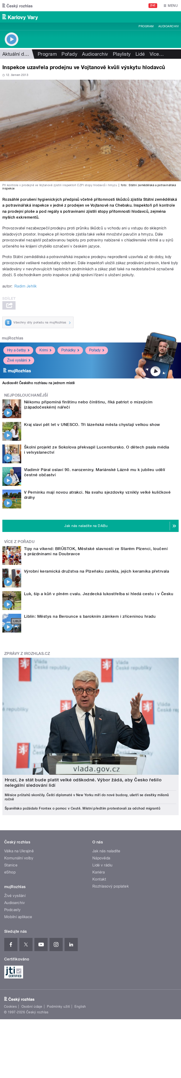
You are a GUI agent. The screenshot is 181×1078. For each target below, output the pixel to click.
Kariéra (98, 872)
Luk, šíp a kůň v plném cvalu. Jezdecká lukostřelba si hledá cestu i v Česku (98, 593)
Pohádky (68, 350)
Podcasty (12, 910)
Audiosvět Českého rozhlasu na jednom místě (38, 383)
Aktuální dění (16, 54)
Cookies (10, 1006)
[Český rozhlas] (17, 5)
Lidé (140, 54)
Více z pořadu (19, 541)
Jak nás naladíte (106, 851)
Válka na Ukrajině (19, 851)
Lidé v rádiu (102, 865)
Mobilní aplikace (18, 917)
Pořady (69, 54)
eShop (10, 872)
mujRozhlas (12, 338)
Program (146, 26)
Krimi (43, 350)
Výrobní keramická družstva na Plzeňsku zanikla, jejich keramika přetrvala (96, 571)
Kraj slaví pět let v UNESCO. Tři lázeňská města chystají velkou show (92, 424)
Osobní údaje (31, 1006)
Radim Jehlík (25, 286)
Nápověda (101, 858)
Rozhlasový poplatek (110, 886)
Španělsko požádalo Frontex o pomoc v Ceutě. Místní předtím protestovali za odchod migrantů (82, 808)
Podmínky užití (58, 1006)
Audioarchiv (168, 26)
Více (157, 54)
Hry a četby (16, 350)
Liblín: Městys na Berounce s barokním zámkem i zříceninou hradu (90, 616)
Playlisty (122, 54)
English (80, 1006)
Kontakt (99, 879)
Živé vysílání (17, 360)
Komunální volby (18, 858)
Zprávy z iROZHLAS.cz (27, 653)
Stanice (10, 865)
